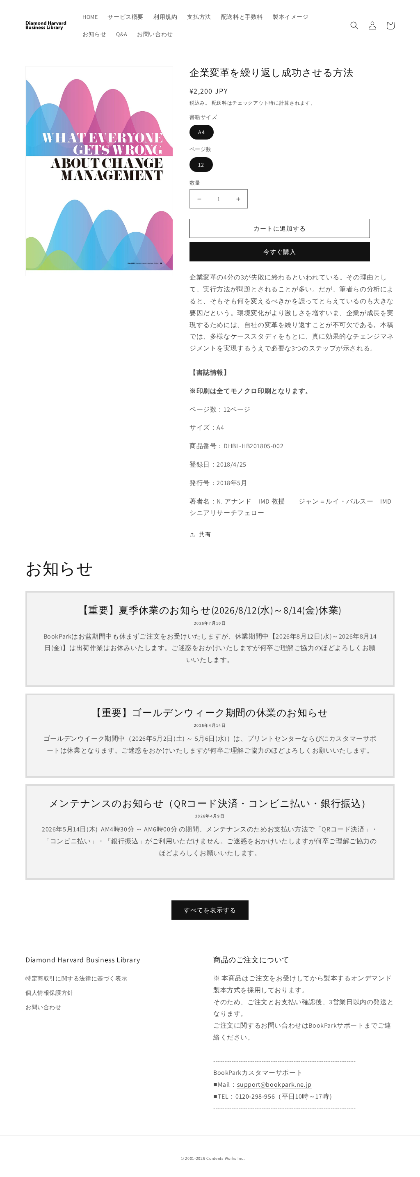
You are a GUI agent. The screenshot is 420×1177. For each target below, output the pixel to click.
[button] (354, 25)
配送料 (219, 103)
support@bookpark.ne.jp (274, 1084)
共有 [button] (205, 534)
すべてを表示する (210, 910)
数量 (195, 182)
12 (201, 164)
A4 (201, 132)
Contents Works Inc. (225, 1158)
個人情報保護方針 (49, 992)
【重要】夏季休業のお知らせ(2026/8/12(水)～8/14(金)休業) (210, 610)
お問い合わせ (43, 1007)
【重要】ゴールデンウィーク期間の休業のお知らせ (210, 712)
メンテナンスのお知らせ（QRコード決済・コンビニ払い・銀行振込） (210, 803)
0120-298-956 (255, 1096)
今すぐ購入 (279, 252)
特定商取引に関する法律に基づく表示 (76, 978)
